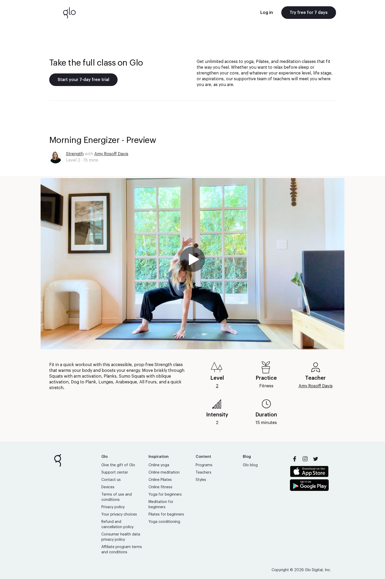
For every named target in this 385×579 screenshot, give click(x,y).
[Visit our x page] (315, 459)
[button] (192, 263)
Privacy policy (113, 507)
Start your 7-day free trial (83, 80)
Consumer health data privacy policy (120, 537)
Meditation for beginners (160, 504)
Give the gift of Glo (118, 465)
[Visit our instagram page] (305, 459)
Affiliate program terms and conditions (121, 549)
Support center (114, 472)
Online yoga (158, 465)
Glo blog (250, 465)
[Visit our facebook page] (294, 459)
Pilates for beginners (166, 514)
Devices (107, 487)
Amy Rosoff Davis (111, 154)
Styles (201, 480)
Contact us (111, 480)
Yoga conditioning (164, 522)
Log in (266, 12)
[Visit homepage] (69, 12)
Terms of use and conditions (116, 497)
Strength (75, 154)
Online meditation (164, 472)
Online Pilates (160, 480)
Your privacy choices (119, 514)
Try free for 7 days (309, 12)
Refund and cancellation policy (117, 524)
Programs (204, 465)
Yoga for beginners (165, 494)
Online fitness (160, 487)
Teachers (203, 472)
